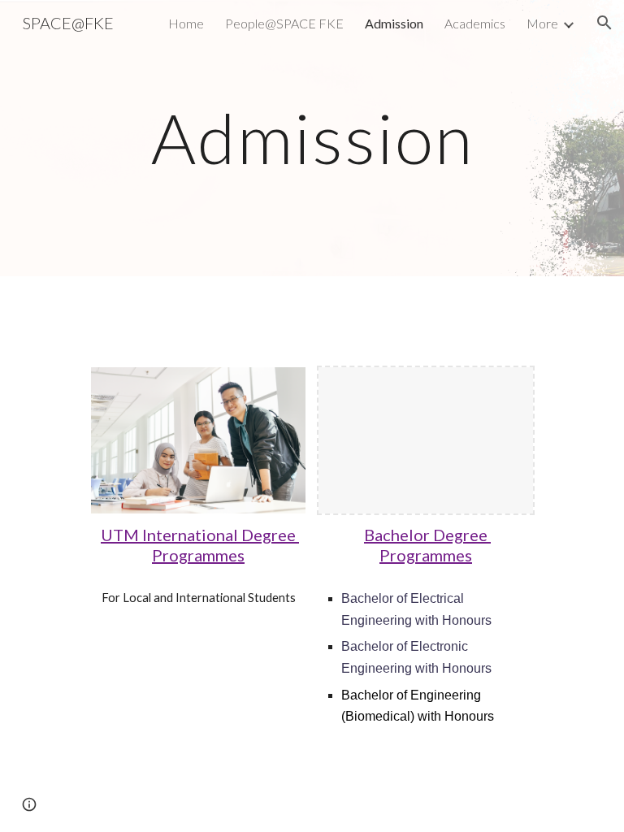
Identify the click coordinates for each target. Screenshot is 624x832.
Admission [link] (394, 23)
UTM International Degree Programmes (200, 545)
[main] (311, 138)
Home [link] (186, 23)
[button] (604, 22)
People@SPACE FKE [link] (284, 23)
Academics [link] (474, 23)
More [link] (542, 23)
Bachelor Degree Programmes (427, 545)
